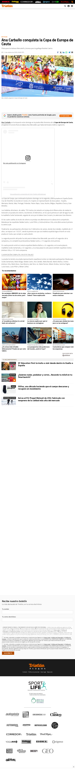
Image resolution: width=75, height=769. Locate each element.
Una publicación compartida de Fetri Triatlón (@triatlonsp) (28, 194)
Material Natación (9, 398)
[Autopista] (12, 714)
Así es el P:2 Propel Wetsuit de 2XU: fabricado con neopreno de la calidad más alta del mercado (41, 399)
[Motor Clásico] (55, 714)
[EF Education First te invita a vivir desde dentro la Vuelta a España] (8, 366)
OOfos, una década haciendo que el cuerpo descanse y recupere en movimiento (43, 387)
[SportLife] (55, 2)
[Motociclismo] (40, 725)
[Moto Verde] (26, 725)
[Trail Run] (65, 2)
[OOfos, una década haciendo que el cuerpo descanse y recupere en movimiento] (8, 389)
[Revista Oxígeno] (46, 2)
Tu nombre (5, 609)
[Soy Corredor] (27, 2)
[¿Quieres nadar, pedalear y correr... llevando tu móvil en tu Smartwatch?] (8, 378)
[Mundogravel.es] (38, 2)
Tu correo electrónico (9, 616)
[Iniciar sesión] (68, 6)
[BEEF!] (34, 751)
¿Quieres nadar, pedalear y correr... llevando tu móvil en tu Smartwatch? (45, 376)
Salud (13, 386)
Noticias (4, 37)
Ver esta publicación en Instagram (14, 163)
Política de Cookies (15, 631)
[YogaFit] (11, 742)
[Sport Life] (55, 725)
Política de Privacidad (57, 637)
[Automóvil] (12, 725)
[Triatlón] (31, 734)
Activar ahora (64, 116)
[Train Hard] (9, 751)
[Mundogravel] (11, 759)
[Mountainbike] (6, 2)
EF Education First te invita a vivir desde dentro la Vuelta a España (45, 364)
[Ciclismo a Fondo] (26, 742)
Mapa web (49, 672)
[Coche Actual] (25, 714)
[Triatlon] (7, 6)
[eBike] (22, 751)
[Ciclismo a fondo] (15, 2)
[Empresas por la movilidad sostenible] (37, 700)
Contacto (25, 672)
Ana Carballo (6, 122)
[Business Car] (39, 714)
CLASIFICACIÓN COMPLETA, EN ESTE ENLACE (17, 254)
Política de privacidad (33, 672)
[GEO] (47, 751)
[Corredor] (14, 734)
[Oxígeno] (58, 742)
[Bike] (41, 741)
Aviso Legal (57, 630)
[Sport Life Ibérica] (37, 686)
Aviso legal (43, 672)
